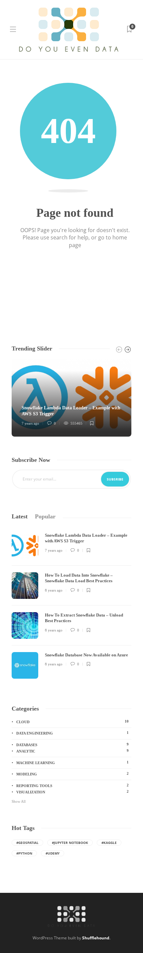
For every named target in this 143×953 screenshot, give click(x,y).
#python (24, 853)
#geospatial (27, 842)
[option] (71, 398)
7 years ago (30, 423)
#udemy (53, 853)
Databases (72, 744)
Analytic (72, 751)
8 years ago (54, 590)
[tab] (20, 516)
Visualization (72, 791)
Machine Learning (72, 762)
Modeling (72, 773)
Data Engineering (72, 733)
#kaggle (109, 842)
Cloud (72, 721)
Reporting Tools (72, 785)
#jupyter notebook (70, 842)
